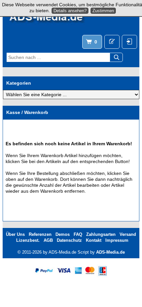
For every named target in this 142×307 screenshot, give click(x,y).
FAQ (78, 234)
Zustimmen (103, 10)
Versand (128, 234)
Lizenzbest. (28, 240)
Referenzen (40, 234)
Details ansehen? (70, 10)
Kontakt (93, 240)
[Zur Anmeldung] (112, 42)
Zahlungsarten (101, 234)
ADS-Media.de (110, 252)
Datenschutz (69, 240)
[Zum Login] (129, 42)
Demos (62, 234)
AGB (48, 240)
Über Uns (15, 234)
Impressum (116, 240)
